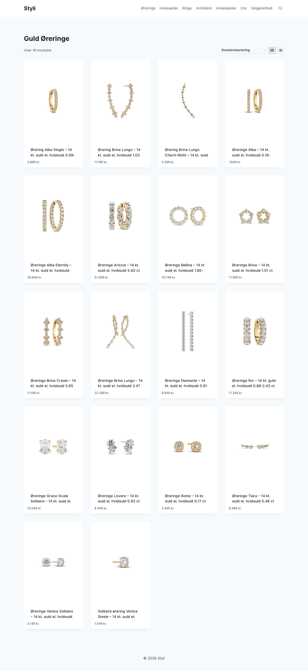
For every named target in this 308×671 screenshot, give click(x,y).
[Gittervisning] (272, 50)
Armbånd (204, 8)
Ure (244, 8)
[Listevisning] (280, 50)
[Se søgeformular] (280, 8)
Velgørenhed (261, 8)
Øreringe (148, 8)
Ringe (187, 8)
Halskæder (169, 8)
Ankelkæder (226, 8)
